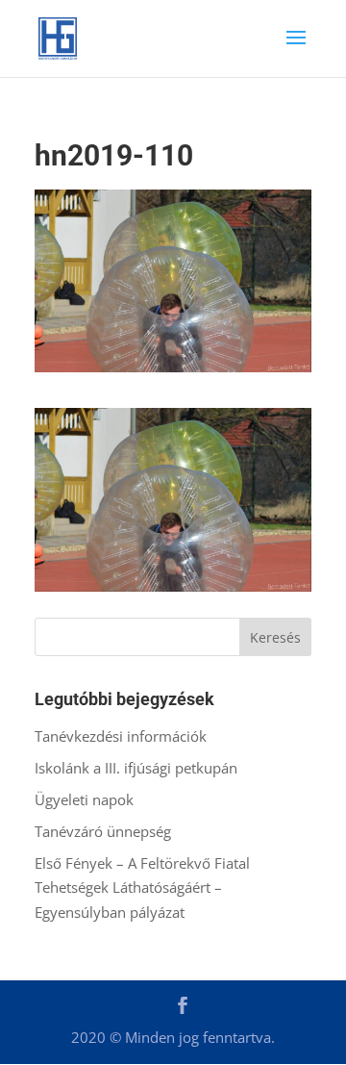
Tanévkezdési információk (121, 736)
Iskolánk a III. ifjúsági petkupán (136, 767)
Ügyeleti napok (84, 799)
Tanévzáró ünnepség (103, 831)
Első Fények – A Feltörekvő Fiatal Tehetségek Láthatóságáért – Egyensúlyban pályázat (142, 887)
